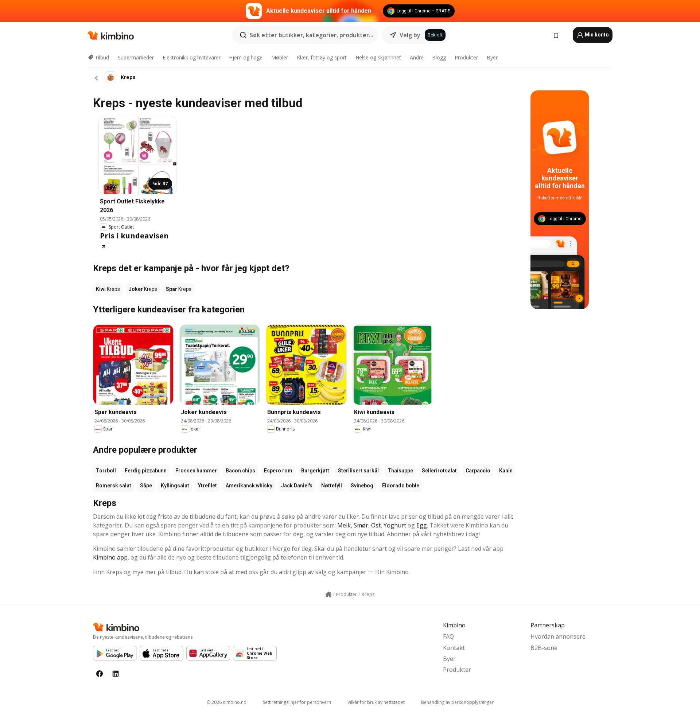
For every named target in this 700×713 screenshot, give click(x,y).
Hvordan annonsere (558, 636)
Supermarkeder (136, 57)
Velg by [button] (410, 35)
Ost (376, 525)
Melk (344, 525)
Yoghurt (395, 525)
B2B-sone (543, 648)
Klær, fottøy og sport (322, 57)
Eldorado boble (400, 485)
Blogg (439, 57)
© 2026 (226, 702)
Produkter (466, 57)
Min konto (596, 35)
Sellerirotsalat (439, 471)
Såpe (146, 485)
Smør (361, 525)
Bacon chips (240, 471)
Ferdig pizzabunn (146, 471)
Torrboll (106, 471)
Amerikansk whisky (249, 485)
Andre (417, 57)
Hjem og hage (245, 57)
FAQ (448, 636)
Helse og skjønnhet (378, 57)
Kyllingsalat (175, 485)
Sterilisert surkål (358, 471)
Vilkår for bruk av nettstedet (376, 702)
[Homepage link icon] (328, 594)
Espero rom (278, 471)
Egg (421, 525)
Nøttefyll (331, 485)
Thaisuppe (400, 471)
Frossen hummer (196, 471)
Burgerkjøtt (315, 471)
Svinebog (362, 485)
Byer (492, 57)
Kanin (506, 471)
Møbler (279, 57)
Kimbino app (110, 557)
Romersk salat (113, 485)
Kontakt (454, 648)
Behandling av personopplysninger (457, 702)
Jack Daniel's (296, 485)
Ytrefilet (207, 485)
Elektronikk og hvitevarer (192, 57)
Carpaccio (478, 471)
